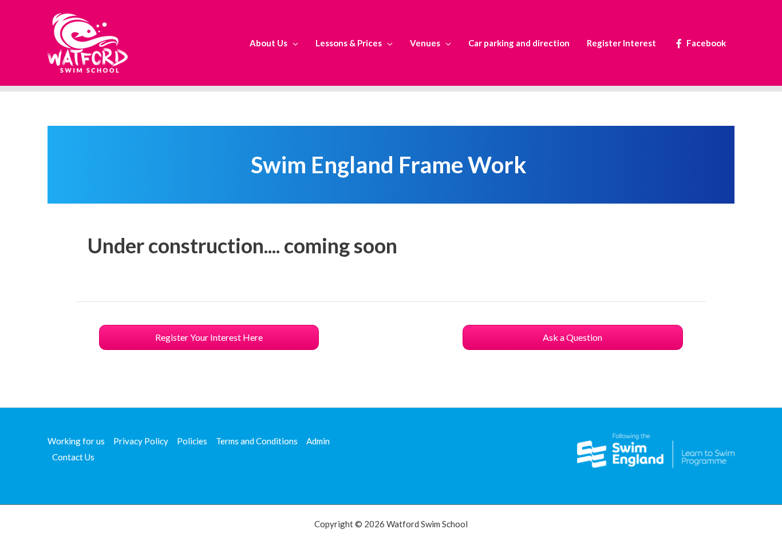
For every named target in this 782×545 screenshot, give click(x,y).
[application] (292, 43)
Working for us (76, 441)
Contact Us (73, 457)
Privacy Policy (140, 441)
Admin (318, 441)
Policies (192, 441)
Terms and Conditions (257, 441)
